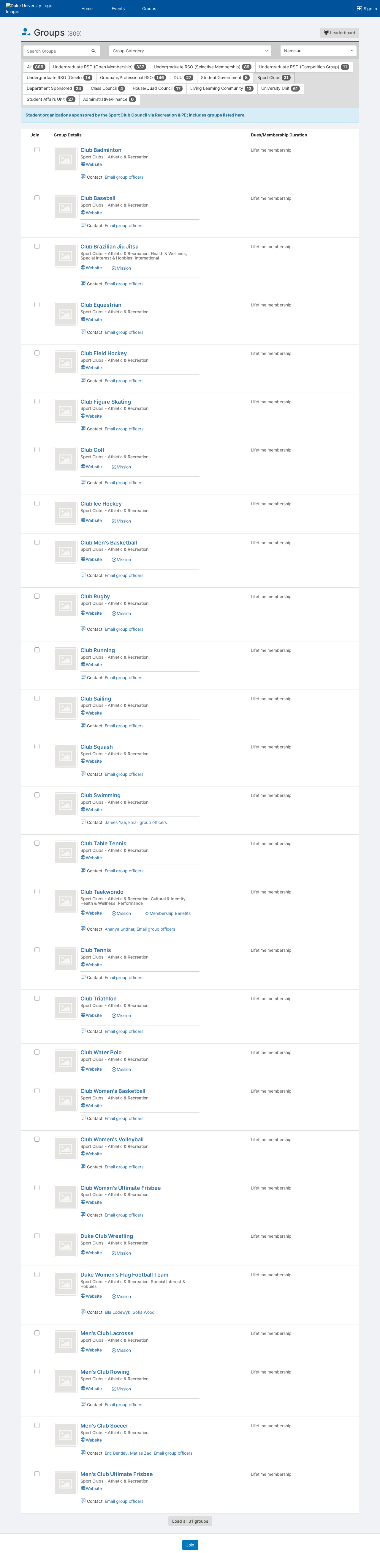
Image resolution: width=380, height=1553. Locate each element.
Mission (124, 267)
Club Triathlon (98, 998)
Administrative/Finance (108, 99)
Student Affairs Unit (50, 99)
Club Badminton (100, 150)
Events (118, 8)
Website (94, 164)
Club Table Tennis (103, 843)
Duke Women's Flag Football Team (124, 1275)
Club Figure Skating (105, 402)
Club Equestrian (100, 305)
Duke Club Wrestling (106, 1236)
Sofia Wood (144, 1312)
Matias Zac (140, 1453)
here (239, 114)
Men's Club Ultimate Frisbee (116, 1474)
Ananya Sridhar (119, 929)
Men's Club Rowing (104, 1372)
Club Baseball (97, 198)
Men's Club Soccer (104, 1426)
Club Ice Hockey (101, 504)
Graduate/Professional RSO (132, 77)
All (35, 66)
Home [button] (87, 8)
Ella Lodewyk (117, 1312)
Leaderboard (342, 32)
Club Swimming (100, 795)
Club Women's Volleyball (112, 1139)
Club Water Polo (101, 1052)
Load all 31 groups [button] (190, 1521)
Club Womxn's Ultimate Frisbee (120, 1188)
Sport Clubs (273, 77)
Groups (149, 8)
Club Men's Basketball (108, 542)
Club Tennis (95, 950)
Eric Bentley (116, 1453)
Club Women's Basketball (112, 1091)
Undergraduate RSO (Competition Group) (303, 66)
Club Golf (92, 450)
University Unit (279, 88)
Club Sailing (95, 699)
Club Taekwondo (102, 892)
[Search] (93, 50)
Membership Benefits (170, 913)
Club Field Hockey (103, 353)
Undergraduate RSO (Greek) (58, 77)
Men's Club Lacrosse (107, 1333)
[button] (30, 8)
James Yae (115, 822)
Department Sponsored (54, 88)
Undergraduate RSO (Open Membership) (98, 66)
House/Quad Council (156, 88)
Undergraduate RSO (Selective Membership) (201, 66)
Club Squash (96, 747)
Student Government (224, 77)
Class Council (107, 88)
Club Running (97, 650)
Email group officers (124, 177)
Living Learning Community (220, 88)
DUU (182, 77)
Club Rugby (95, 596)
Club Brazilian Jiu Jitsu (109, 246)
